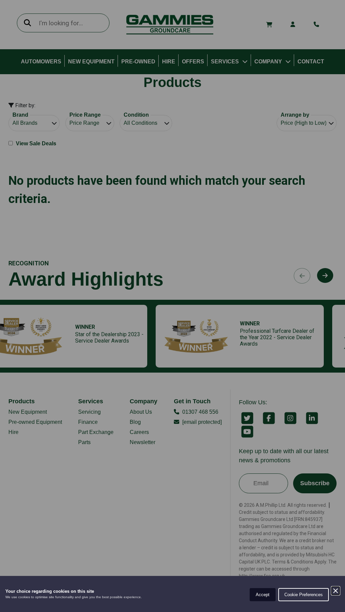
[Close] (336, 591)
